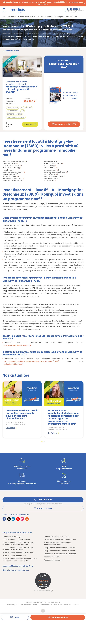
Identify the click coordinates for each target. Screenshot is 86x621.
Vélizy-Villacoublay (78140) (53, 176)
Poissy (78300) (7, 170)
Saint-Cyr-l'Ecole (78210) (11, 166)
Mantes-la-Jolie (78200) (52, 164)
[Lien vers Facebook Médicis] (4, 519)
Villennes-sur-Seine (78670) (12, 181)
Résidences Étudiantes (53, 560)
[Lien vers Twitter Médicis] (9, 519)
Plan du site (58, 605)
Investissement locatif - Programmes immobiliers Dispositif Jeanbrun (18, 543)
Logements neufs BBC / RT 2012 (56, 536)
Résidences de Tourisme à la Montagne (60, 554)
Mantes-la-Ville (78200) (11, 168)
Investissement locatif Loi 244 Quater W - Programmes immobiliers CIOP (20, 560)
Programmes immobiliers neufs (17, 532)
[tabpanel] (22, 409)
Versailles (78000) (50, 162)
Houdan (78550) (49, 174)
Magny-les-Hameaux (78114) (12, 178)
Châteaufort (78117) (9, 174)
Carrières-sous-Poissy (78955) (54, 172)
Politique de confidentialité (29, 605)
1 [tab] (41, 441)
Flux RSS (76, 605)
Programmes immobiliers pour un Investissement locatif (57, 543)
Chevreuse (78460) (51, 178)
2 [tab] (44, 441)
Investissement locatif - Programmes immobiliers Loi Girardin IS (18, 548)
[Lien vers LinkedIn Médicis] (13, 519)
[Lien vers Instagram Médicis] (22, 519)
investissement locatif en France (17, 345)
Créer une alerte (12, 51)
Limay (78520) (49, 181)
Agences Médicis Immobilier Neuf (18, 566)
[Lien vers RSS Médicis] (27, 519)
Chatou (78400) (49, 168)
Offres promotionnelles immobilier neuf (60, 539)
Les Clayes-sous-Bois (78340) (13, 172)
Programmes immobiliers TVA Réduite (59, 548)
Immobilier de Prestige (12, 536)
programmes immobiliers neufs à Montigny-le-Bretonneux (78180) (31, 361)
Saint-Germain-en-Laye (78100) (13, 162)
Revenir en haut (43, 611)
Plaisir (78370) (49, 166)
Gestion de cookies (46, 605)
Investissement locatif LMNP (14, 556)
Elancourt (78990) (50, 170)
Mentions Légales (12, 605)
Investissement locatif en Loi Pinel (16, 539)
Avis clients (67, 605)
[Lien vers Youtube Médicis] (18, 519)
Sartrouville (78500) (9, 164)
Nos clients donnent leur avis (16, 570)
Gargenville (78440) (9, 176)
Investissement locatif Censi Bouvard (18, 553)
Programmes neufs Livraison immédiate (60, 551)
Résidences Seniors (52, 557)
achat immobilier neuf (13, 364)
